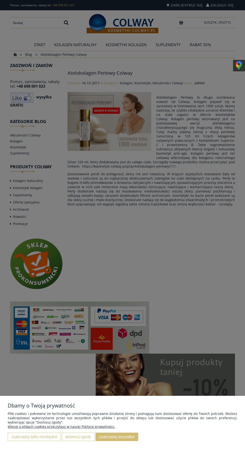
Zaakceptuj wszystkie (117, 437)
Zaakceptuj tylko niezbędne (34, 437)
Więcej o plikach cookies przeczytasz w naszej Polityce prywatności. (61, 426)
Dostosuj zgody (78, 437)
